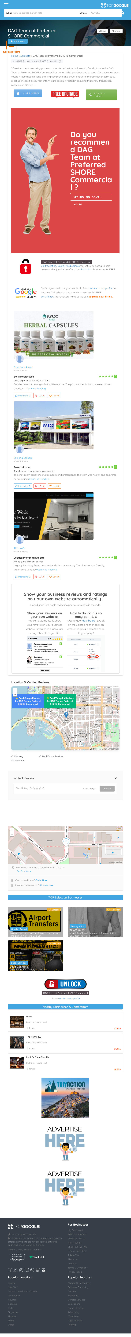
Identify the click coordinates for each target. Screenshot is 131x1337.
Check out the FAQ (77, 1246)
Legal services (75, 1320)
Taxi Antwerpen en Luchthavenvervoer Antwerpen (35, 933)
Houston (12, 1299)
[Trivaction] (65, 1098)
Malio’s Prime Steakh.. (38, 1057)
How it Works (75, 1242)
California (12, 1303)
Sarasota (25, 55)
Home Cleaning (76, 1308)
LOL (42, 395)
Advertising (73, 1312)
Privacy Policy (75, 1271)
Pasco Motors (22, 467)
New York (13, 1287)
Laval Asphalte (19, 966)
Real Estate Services (52, 756)
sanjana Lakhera (23, 367)
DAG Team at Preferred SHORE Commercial (66, 262)
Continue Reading (36, 388)
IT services (73, 1316)
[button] (11, 45)
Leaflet (93, 748)
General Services (76, 1299)
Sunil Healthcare (24, 376)
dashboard (89, 620)
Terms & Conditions (78, 1267)
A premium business (99, 95)
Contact (72, 1263)
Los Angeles (14, 1295)
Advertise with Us (77, 1238)
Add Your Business (77, 1234)
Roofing (72, 1324)
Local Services (18, 962)
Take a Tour (73, 1255)
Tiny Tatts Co (77, 930)
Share (117, 30)
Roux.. (29, 1016)
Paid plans (87, 269)
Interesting (24, 395)
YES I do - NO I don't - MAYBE (87, 198)
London (11, 1283)
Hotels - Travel (19, 929)
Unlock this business (68, 265)
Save (103, 30)
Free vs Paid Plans (77, 1251)
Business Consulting (78, 1287)
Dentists (72, 1291)
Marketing (73, 1295)
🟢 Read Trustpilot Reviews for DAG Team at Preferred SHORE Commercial (60, 701)
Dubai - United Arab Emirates (23, 1291)
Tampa (32, 1028)
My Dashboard (75, 1230)
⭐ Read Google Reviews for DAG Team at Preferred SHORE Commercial (28, 701)
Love (56, 395)
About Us (72, 1259)
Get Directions (24, 871)
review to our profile (101, 288)
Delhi (10, 1308)
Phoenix (12, 1316)
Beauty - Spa (78, 926)
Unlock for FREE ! (30, 93)
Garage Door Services (79, 1283)
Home (14, 55)
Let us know (47, 296)
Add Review (19, 41)
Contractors (74, 1303)
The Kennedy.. (33, 1036)
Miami (11, 1320)
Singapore (13, 1312)
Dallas (11, 1324)
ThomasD (19, 548)
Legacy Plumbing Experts (29, 557)
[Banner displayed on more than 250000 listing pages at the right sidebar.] (65, 1143)
